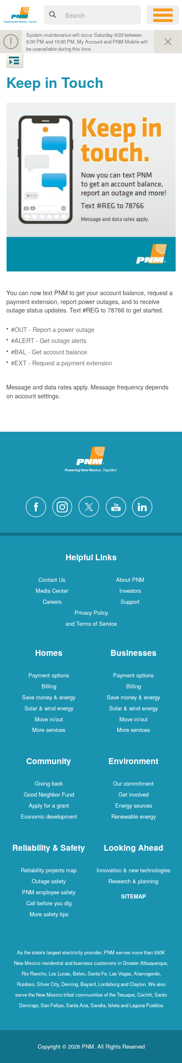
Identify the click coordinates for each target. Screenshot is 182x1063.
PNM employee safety (48, 892)
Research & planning (133, 881)
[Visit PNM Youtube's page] (118, 505)
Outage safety (49, 881)
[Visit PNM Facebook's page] (38, 505)
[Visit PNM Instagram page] (64, 505)
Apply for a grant (49, 805)
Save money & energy (48, 697)
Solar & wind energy (49, 708)
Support (130, 601)
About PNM (130, 579)
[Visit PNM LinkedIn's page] (144, 505)
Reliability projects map (49, 870)
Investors (130, 590)
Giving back (49, 783)
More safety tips (49, 914)
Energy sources (133, 805)
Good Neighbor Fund (49, 794)
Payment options (48, 675)
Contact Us (52, 579)
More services (48, 730)
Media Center (52, 590)
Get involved (134, 794)
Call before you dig (49, 903)
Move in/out (49, 719)
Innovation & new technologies (133, 870)
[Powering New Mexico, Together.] (20, 13)
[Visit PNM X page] (91, 505)
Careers (52, 601)
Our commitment (133, 783)
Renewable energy (133, 816)
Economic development (49, 816)
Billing (48, 686)
